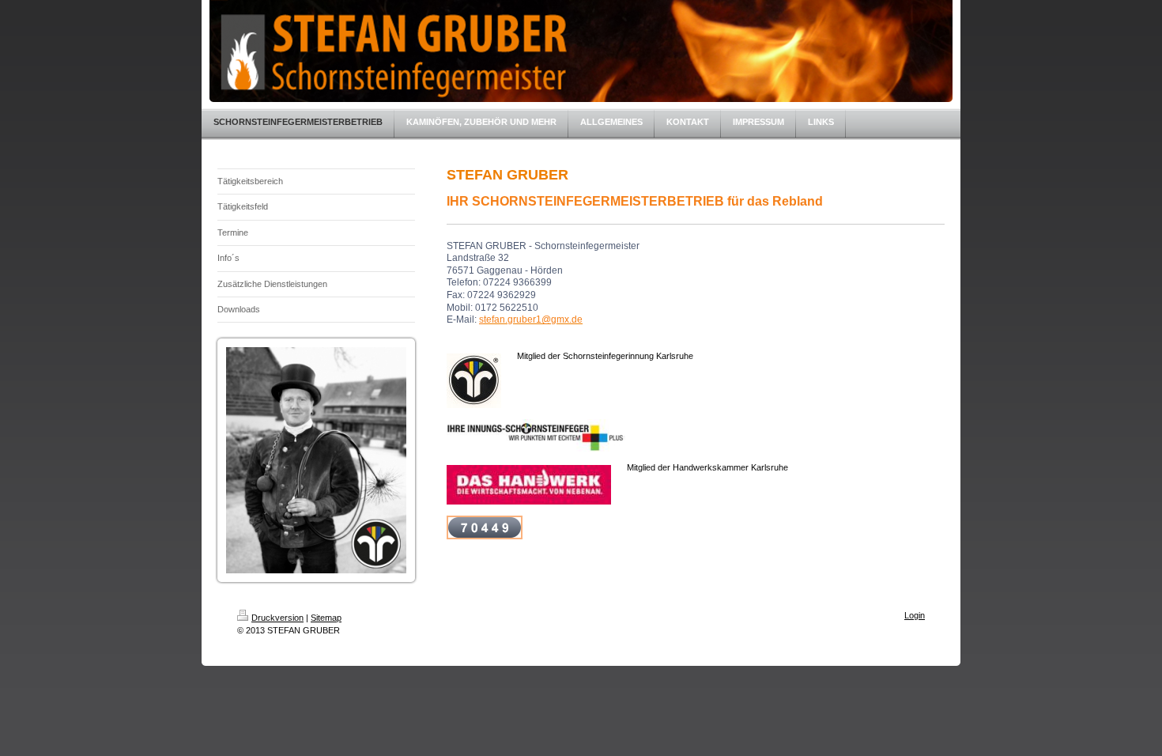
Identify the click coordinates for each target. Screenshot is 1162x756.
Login (914, 615)
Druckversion (277, 617)
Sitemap (326, 617)
